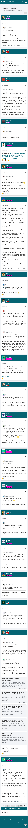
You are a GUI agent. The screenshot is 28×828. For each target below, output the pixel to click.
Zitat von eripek (8, 612)
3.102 (20, 805)
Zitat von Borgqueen (10, 425)
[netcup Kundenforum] (8, 1)
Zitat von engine (9, 61)
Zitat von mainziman (9, 285)
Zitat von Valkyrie (9, 584)
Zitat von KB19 (8, 27)
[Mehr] (25, 23)
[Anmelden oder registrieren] (22, 2)
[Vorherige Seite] (3, 806)
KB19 (4, 208)
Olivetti (15, 45)
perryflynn (16, 801)
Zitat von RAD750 (9, 176)
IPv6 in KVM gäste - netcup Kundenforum (11, 734)
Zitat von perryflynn (9, 394)
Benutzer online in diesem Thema (12, 808)
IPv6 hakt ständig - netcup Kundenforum (10, 679)
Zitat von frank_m (9, 89)
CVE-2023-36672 (6, 156)
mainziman (16, 268)
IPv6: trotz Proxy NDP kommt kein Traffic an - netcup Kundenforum (13, 693)
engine (4, 366)
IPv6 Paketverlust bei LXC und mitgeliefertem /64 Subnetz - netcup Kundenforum (13, 707)
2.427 (13, 805)
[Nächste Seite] (24, 806)
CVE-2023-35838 (16, 156)
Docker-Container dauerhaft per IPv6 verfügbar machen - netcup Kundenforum (12, 721)
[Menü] (26, 1)
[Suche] (18, 1)
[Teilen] (25, 13)
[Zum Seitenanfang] (25, 825)
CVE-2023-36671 (13, 158)
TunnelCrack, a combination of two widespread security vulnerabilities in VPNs (13, 154)
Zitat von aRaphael (9, 496)
